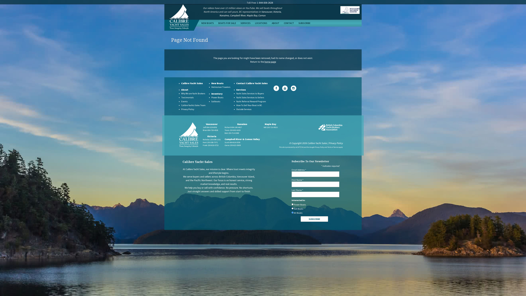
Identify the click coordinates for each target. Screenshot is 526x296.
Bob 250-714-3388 (232, 133)
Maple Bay (252, 15)
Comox (261, 15)
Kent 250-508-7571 (210, 142)
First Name (297, 180)
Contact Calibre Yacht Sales (252, 83)
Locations (261, 23)
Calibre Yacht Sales (192, 83)
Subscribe (304, 23)
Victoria (277, 11)
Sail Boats (298, 208)
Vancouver (266, 11)
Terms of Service (332, 147)
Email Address (299, 169)
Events (184, 101)
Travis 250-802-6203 (233, 130)
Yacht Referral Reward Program (251, 101)
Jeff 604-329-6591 (210, 127)
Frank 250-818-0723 (210, 145)
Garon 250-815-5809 (233, 145)
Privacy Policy (187, 109)
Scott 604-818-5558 (232, 142)
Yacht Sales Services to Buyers (250, 93)
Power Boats (217, 97)
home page (270, 61)
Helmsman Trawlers (220, 87)
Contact (289, 23)
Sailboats (215, 101)
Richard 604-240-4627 (233, 127)
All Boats (298, 212)
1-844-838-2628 (265, 2)
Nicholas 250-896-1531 (212, 139)
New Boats (207, 23)
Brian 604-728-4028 (210, 130)
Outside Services (243, 109)
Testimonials (187, 97)
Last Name (297, 190)
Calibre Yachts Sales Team (193, 105)
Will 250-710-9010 (271, 127)
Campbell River (237, 15)
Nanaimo (224, 15)
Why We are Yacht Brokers (193, 93)
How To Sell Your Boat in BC (249, 105)
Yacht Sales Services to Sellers (250, 97)
